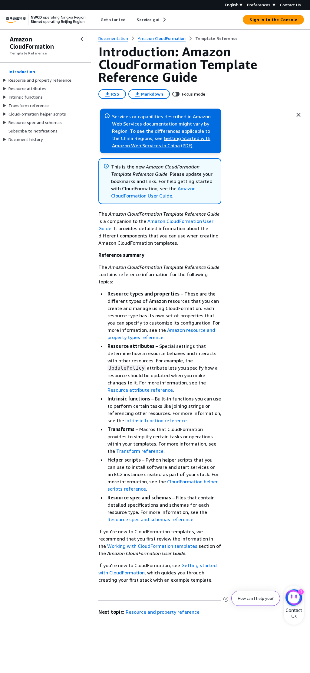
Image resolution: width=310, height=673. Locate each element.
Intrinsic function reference (156, 420)
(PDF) (187, 145)
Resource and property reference (163, 612)
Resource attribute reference (140, 390)
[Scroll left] (96, 20)
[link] (216, 38)
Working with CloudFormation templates (152, 546)
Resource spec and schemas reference (150, 519)
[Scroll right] (164, 20)
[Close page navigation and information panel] (298, 115)
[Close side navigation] (82, 39)
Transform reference (139, 451)
